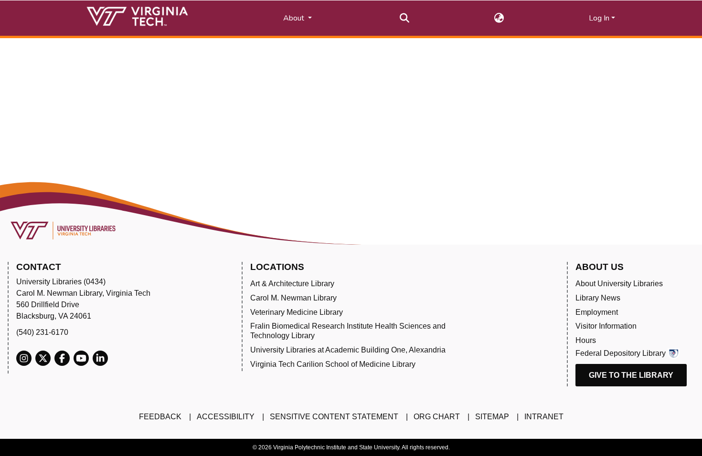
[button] (499, 18)
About (294, 18)
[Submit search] (405, 18)
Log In (599, 18)
